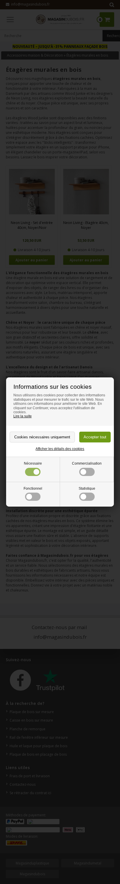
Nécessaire (33, 463)
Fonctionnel (33, 488)
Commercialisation (87, 463)
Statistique (87, 488)
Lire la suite (22, 416)
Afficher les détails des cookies (60, 449)
